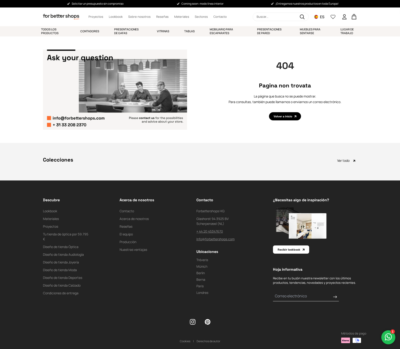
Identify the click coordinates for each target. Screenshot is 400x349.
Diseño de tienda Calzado (62, 285)
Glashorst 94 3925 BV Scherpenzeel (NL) (212, 221)
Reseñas (162, 16)
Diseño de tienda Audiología (63, 254)
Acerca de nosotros (134, 218)
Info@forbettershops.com (215, 239)
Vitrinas (163, 31)
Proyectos (95, 16)
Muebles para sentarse (310, 31)
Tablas (189, 31)
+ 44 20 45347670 (209, 231)
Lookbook (116, 16)
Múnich (201, 266)
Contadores (89, 31)
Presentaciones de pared (269, 31)
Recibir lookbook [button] (289, 250)
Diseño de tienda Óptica (60, 247)
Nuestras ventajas (133, 249)
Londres (202, 292)
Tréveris (202, 260)
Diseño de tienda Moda (60, 270)
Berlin (200, 273)
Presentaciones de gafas (126, 31)
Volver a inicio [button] (283, 116)
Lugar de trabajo (347, 31)
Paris (200, 286)
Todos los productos (50, 31)
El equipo (126, 234)
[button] (281, 17)
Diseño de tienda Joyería (61, 262)
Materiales (181, 16)
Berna (200, 279)
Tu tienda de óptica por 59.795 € (65, 236)
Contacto (220, 16)
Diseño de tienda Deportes (62, 277)
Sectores (201, 16)
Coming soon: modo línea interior (202, 4)
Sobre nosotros (139, 16)
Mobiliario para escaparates (221, 31)
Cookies (185, 341)
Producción (128, 242)
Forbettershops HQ (210, 211)
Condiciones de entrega (60, 293)
